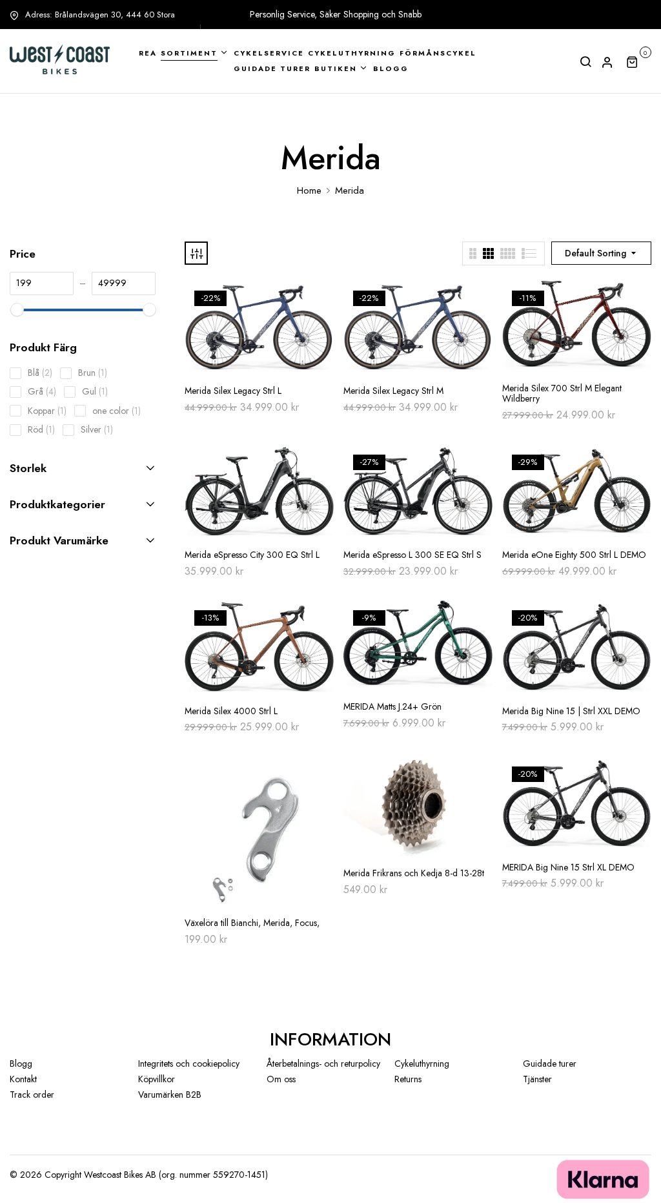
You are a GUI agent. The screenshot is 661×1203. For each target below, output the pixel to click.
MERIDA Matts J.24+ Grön (392, 706)
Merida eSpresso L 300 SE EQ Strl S (412, 555)
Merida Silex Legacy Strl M (393, 391)
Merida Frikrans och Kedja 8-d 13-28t (413, 873)
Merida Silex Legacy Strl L (233, 391)
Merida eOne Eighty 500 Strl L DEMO (574, 555)
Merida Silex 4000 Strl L (231, 711)
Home (309, 190)
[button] (638, 61)
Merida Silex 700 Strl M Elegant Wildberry (562, 394)
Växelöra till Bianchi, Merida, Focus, (252, 923)
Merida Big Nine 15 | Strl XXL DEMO (571, 711)
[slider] (16, 310)
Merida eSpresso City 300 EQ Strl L (252, 555)
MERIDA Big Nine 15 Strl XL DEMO (568, 867)
